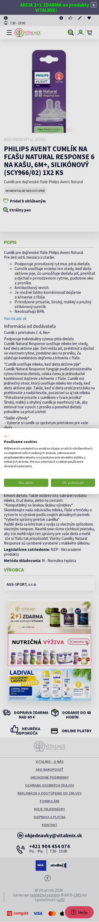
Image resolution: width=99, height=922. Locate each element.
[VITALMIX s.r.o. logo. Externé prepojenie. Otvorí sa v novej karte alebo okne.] (7, 436)
